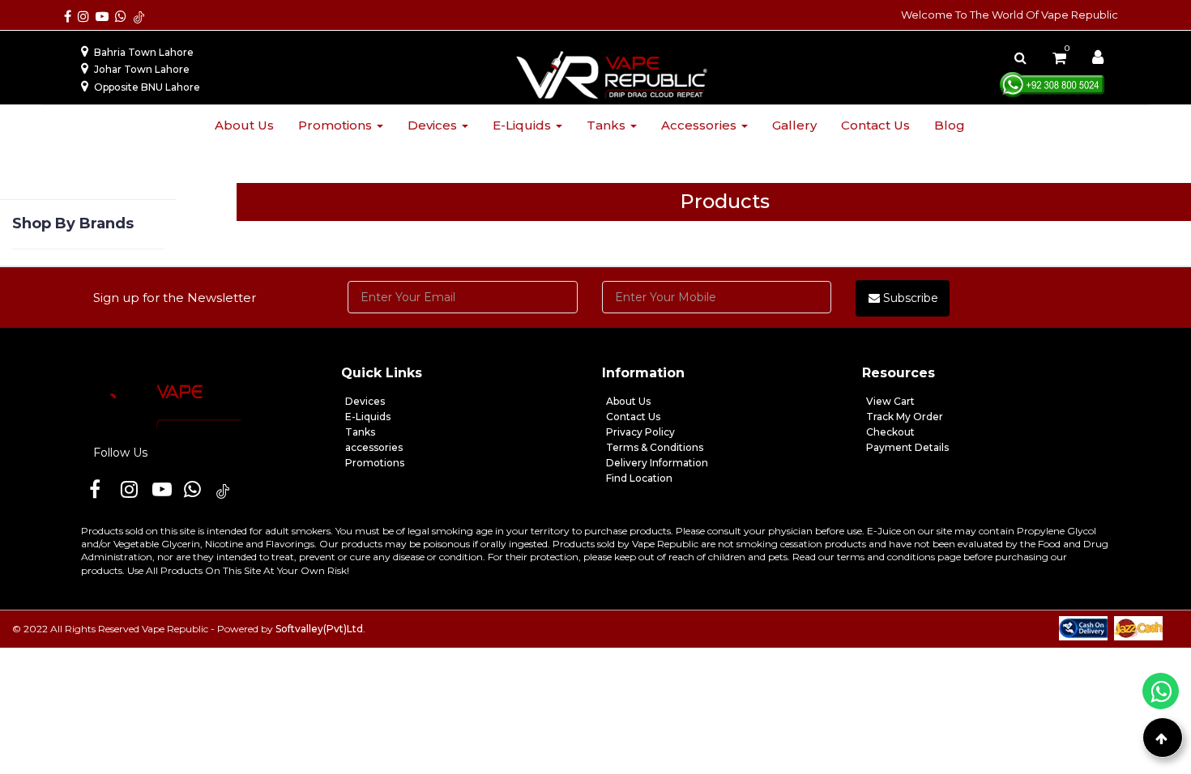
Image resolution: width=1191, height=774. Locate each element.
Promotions (336, 125)
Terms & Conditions (654, 447)
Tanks (608, 125)
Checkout (890, 432)
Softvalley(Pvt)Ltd (319, 629)
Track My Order (904, 416)
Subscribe (909, 298)
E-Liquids (368, 416)
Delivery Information (657, 463)
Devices (434, 125)
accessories (374, 447)
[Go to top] (1162, 737)
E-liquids (523, 125)
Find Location (639, 478)
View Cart (890, 401)
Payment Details (907, 447)
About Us (628, 401)
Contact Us (633, 416)
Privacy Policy (640, 432)
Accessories (700, 125)
